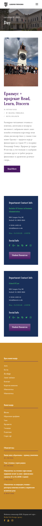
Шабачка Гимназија (16, 113)
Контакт (7, 382)
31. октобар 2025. (10, 109)
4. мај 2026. (8, 479)
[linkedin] (18, 245)
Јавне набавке (9, 378)
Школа (6, 413)
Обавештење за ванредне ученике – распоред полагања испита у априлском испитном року (19, 488)
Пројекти (15, 116)
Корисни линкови (11, 386)
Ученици (7, 428)
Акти (6, 366)
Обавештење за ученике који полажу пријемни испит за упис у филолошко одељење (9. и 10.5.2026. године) (18, 474)
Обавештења (8, 389)
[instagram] (30, 245)
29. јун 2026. (9, 466)
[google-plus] (13, 245)
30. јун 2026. (9, 458)
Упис (6, 420)
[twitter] (26, 245)
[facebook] (9, 245)
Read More (12, 169)
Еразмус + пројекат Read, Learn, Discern (17, 98)
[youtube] (8, 520)
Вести (8, 116)
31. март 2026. (9, 493)
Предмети (8, 424)
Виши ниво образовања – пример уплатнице (21, 455)
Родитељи (8, 432)
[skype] (22, 245)
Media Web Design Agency (13, 517)
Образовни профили (11, 416)
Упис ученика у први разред (14, 463)
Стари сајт (8, 436)
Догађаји (7, 374)
